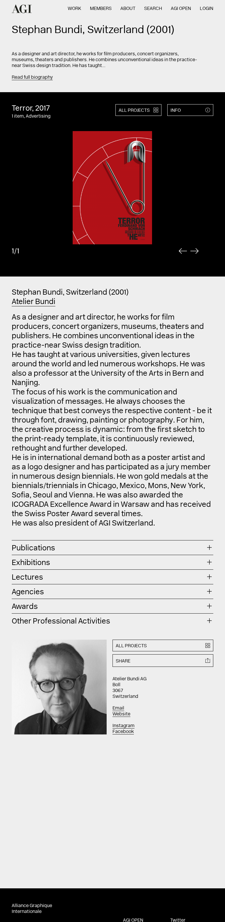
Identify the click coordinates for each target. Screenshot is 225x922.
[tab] (112, 547)
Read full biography (32, 77)
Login (206, 8)
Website (121, 714)
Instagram (123, 726)
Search (153, 8)
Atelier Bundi (33, 302)
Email (118, 708)
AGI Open (181, 8)
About (127, 8)
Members (101, 8)
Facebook (123, 731)
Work (74, 8)
